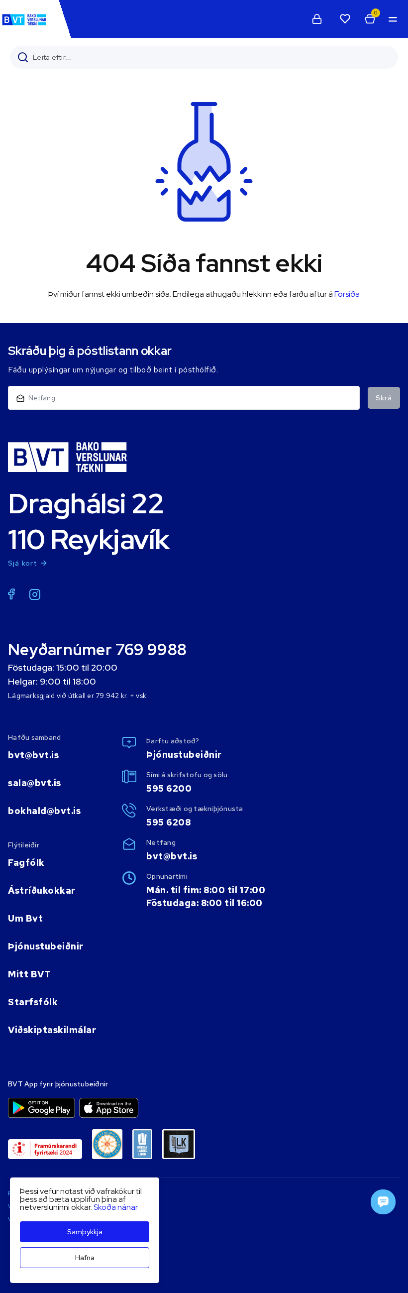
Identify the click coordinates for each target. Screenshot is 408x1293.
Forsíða (347, 294)
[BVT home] (24, 24)
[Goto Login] (344, 18)
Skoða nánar (116, 1207)
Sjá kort (23, 563)
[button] (392, 19)
